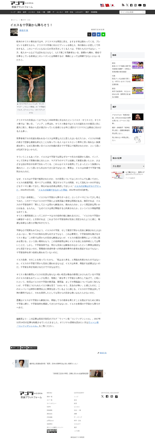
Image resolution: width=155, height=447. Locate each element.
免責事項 (49, 424)
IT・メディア (78, 417)
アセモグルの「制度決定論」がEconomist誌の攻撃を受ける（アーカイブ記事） (121, 119)
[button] (143, 12)
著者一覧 (49, 396)
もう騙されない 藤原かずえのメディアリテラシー (135, 173)
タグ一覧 (49, 400)
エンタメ (60, 12)
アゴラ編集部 (130, 178)
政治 (19, 12)
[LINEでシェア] (103, 34)
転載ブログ (33, 348)
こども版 (77, 431)
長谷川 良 (23, 30)
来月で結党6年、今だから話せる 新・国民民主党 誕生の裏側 (121, 94)
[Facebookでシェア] (94, 34)
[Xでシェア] (89, 34)
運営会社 (49, 414)
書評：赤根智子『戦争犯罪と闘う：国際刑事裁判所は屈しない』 (121, 130)
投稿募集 (94, 12)
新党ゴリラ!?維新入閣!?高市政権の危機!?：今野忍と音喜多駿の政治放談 (121, 69)
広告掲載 (49, 417)
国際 (48, 12)
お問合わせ (50, 420)
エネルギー (79, 12)
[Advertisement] (66, 5)
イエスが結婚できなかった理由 (52, 190)
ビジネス (31, 12)
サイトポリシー (51, 403)
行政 (113, 76)
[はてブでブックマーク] (99, 34)
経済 (24, 12)
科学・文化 (69, 12)
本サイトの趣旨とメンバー (55, 427)
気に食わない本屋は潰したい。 (121, 138)
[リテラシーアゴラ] (117, 175)
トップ (13, 12)
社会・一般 (41, 12)
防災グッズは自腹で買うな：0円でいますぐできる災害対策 (121, 81)
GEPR (49, 407)
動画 (114, 55)
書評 (87, 12)
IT (53, 12)
